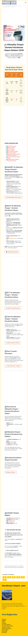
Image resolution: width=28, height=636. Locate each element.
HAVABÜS (4, 623)
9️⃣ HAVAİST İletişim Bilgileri (12, 159)
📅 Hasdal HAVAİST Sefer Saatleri (13, 197)
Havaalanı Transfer (6, 627)
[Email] (18, 577)
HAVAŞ (3, 621)
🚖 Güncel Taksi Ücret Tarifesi (12, 342)
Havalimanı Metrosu (6, 624)
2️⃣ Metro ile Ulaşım (10, 147)
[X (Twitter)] (14, 577)
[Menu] (25, 2)
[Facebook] (9, 577)
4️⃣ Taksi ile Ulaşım (10, 150)
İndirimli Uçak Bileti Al (7, 628)
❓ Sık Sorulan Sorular (11, 160)
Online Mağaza (5, 629)
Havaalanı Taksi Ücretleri (7, 625)
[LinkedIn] (5, 580)
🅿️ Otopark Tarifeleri (10, 472)
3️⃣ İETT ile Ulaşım (10, 148)
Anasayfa (4, 619)
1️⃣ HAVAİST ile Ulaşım (11, 146)
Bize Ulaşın (4, 632)
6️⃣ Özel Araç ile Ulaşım (11, 152)
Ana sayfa (5, 5)
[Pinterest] (23, 577)
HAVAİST (4, 620)
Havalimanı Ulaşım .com (13, 585)
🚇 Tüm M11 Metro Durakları (12, 251)
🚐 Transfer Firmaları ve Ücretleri (13, 365)
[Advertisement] (14, 123)
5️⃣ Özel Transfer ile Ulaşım (12, 151)
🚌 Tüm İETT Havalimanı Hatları (13, 308)
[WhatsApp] (5, 577)
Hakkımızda (4, 631)
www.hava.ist (12, 520)
